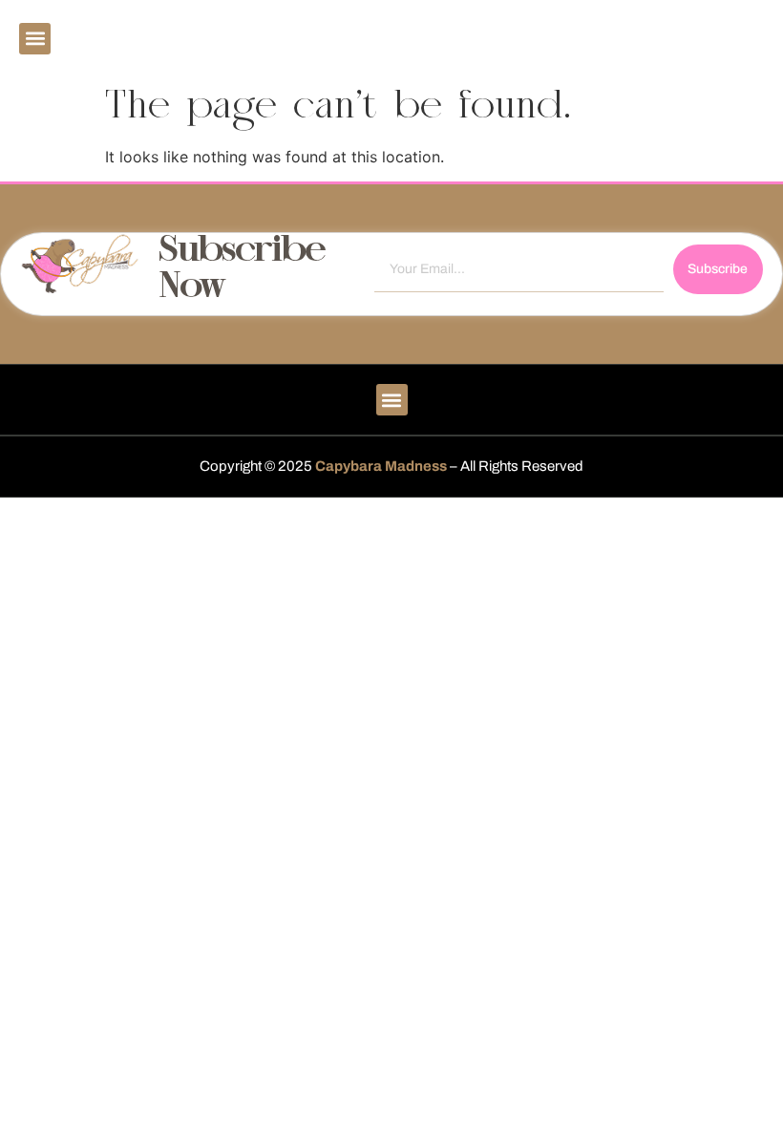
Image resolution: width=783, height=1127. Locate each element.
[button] (35, 38)
